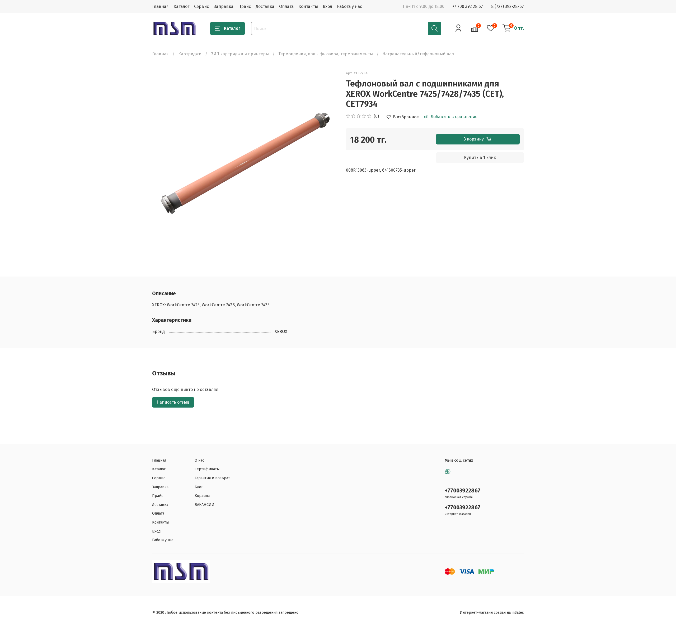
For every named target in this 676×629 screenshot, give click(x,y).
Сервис (201, 6)
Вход (327, 6)
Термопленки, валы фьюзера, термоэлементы (325, 53)
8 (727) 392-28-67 (507, 6)
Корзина (202, 495)
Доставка (265, 6)
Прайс (244, 6)
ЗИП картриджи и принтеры (240, 53)
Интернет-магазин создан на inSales (492, 612)
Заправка (223, 6)
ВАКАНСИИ (204, 504)
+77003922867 (462, 490)
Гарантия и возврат (212, 478)
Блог (199, 487)
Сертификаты (207, 469)
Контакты (308, 6)
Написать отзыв (173, 402)
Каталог (181, 6)
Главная (160, 6)
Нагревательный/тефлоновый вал (418, 53)
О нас (199, 460)
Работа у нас (349, 6)
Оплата (286, 6)
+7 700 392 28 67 (467, 6)
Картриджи (189, 53)
